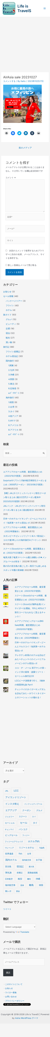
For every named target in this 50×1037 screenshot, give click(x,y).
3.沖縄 (11, 374)
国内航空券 (26, 860)
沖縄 (38, 879)
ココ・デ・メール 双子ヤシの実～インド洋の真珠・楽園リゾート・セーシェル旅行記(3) (30, 672)
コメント (11, 177)
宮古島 (8, 866)
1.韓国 (11, 402)
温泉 (22, 885)
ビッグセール (11, 835)
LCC (16, 790)
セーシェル (10, 823)
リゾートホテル (26, 847)
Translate (24, 932)
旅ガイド (7, 314)
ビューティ (11, 324)
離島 (31, 885)
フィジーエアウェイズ (14, 841)
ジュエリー (9, 816)
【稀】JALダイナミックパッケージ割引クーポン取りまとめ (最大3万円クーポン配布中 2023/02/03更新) (24, 497)
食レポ (8, 891)
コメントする (9, 81)
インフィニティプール (33, 804)
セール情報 (8, 296)
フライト (10, 305)
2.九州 (11, 370)
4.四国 (11, 379)
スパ (34, 816)
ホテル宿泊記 (12, 356)
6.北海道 (12, 388)
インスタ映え (12, 803)
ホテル (9, 310)
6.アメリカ (13, 425)
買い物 (9, 342)
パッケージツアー (14, 301)
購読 (8, 972)
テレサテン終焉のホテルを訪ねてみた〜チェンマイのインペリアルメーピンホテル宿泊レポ (30, 659)
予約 (20, 853)
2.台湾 (11, 407)
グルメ (9, 319)
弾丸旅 (8, 872)
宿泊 (8, 333)
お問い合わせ (11, 996)
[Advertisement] (25, 43)
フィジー (25, 835)
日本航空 (9, 879)
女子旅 (39, 860)
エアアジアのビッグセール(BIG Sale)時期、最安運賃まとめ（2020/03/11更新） (29, 625)
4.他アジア (13, 416)
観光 (8, 337)
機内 (29, 879)
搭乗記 (20, 872)
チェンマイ (9, 829)
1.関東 (11, 365)
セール (23, 822)
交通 (8, 328)
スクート (23, 816)
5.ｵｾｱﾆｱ (11, 420)
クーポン (26, 810)
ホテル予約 (33, 841)
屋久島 (31, 866)
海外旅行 (10, 397)
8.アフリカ (13, 429)
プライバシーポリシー (14, 1001)
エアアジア (11, 810)
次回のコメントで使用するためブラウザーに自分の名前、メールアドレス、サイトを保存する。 (25, 254)
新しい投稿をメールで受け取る (22, 265)
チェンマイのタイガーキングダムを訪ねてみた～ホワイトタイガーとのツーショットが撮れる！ (30, 693)
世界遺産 (9, 853)
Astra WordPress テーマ (26, 1018)
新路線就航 (33, 872)
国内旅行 (10, 360)
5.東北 (11, 384)
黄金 (18, 891)
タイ (35, 822)
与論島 (41, 848)
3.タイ (11, 411)
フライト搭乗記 (13, 351)
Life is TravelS (24, 8)
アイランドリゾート (15, 797)
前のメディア (25, 147)
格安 (20, 878)
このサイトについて (13, 984)
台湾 (29, 853)
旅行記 (6, 347)
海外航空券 (10, 885)
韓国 (41, 885)
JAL (6, 791)
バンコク (23, 829)
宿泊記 (20, 866)
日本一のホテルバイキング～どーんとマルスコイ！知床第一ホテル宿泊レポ (30, 646)
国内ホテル (11, 859)
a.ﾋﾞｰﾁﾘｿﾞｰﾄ (13, 393)
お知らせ (7, 291)
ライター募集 (11, 992)
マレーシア (9, 848)
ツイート (7, 909)
